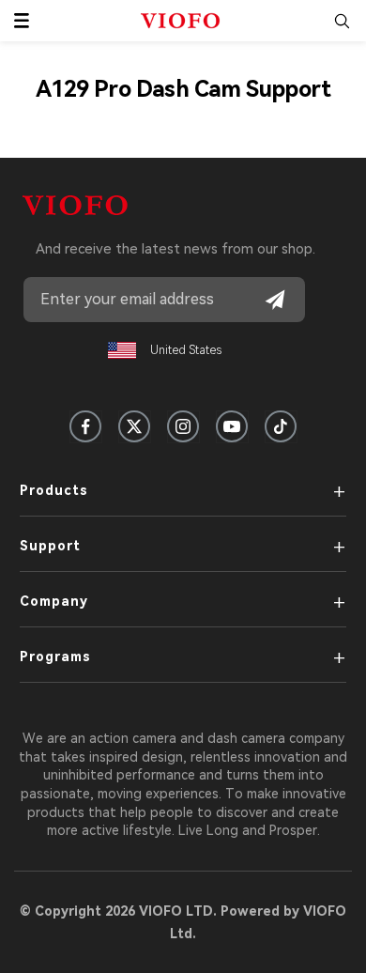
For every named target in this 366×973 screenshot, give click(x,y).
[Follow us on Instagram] (183, 426)
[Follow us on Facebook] (85, 426)
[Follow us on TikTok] (281, 426)
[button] (21, 20)
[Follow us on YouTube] (232, 426)
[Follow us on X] (134, 426)
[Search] (341, 20)
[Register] (275, 299)
